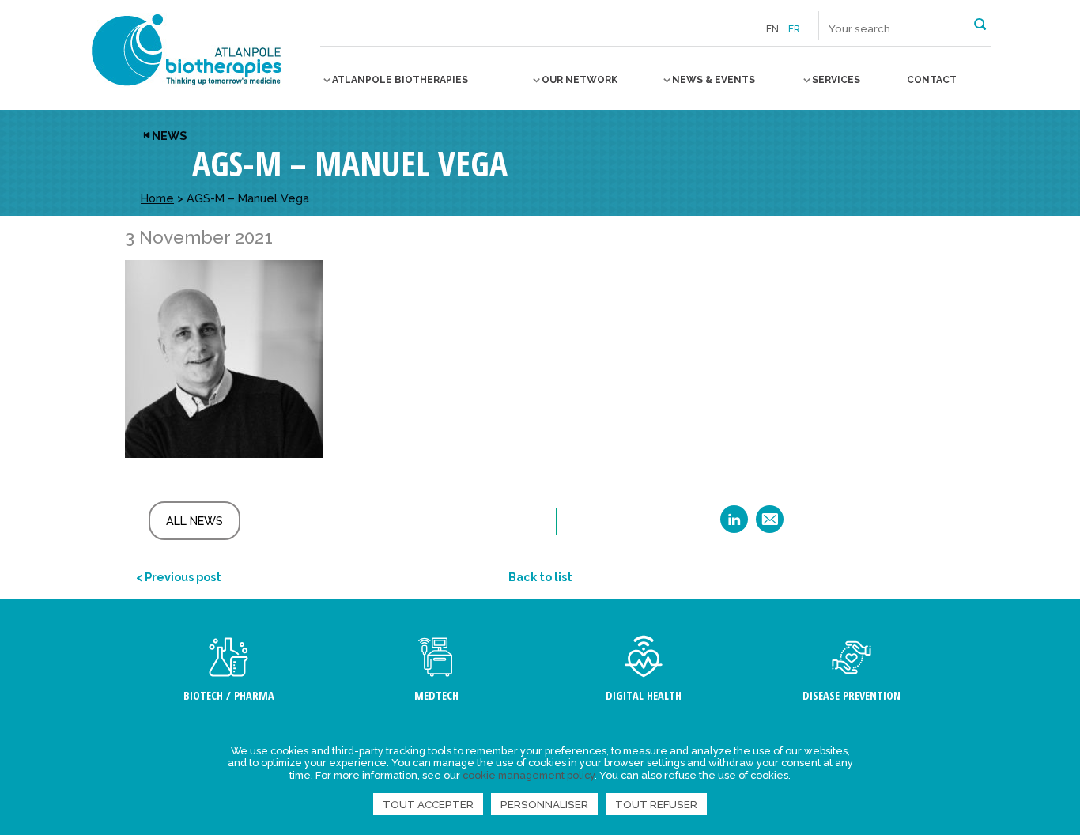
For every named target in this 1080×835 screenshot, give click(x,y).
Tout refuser (656, 804)
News (169, 135)
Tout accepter (428, 804)
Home (157, 198)
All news (194, 520)
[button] (980, 23)
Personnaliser (544, 804)
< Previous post (178, 577)
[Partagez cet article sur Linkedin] (734, 524)
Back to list (540, 577)
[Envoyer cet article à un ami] (769, 524)
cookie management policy (529, 775)
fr (794, 29)
